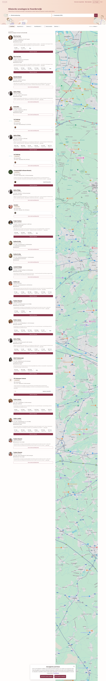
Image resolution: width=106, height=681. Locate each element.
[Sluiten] (74, 666)
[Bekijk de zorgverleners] (33, 127)
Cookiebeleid (56, 673)
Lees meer (43, 45)
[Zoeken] (96, 15)
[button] (59, 452)
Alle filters (12, 26)
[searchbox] (29, 15)
